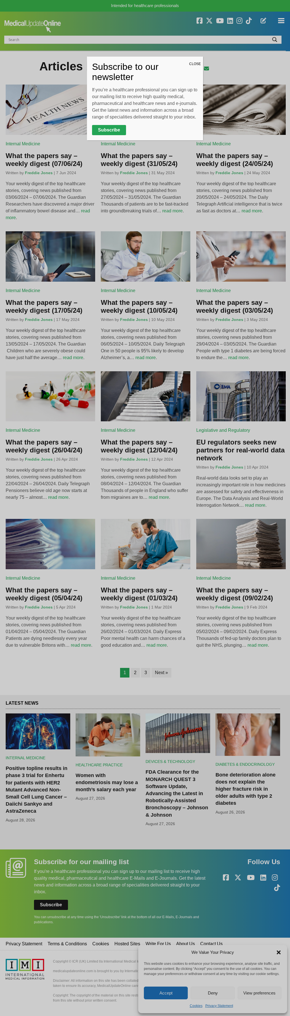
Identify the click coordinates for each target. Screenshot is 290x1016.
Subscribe (109, 130)
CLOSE (195, 64)
